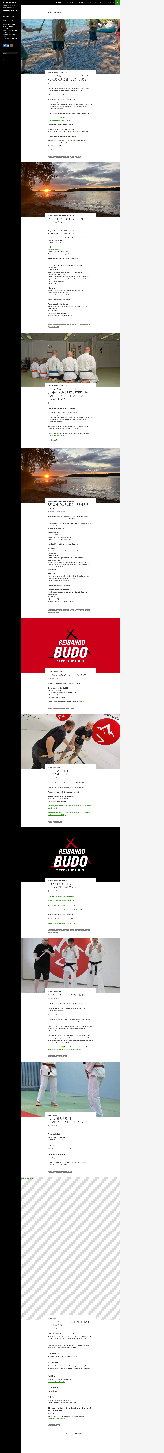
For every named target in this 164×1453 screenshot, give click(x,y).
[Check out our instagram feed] (11, 45)
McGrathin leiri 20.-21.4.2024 (61, 772)
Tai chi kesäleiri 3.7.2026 (57, 118)
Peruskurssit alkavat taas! (9, 14)
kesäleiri (66, 156)
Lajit (95, 2)
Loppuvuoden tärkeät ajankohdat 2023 (66, 885)
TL (58, 1329)
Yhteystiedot (110, 2)
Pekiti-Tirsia (66, 215)
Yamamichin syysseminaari (70, 995)
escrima (51, 156)
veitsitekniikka (53, 326)
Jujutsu (55, 72)
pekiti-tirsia (79, 324)
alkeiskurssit (56, 435)
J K (57, 678)
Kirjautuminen (6, 59)
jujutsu (59, 156)
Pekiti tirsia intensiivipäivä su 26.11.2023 (61, 900)
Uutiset (102, 2)
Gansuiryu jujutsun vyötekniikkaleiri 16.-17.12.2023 (65, 910)
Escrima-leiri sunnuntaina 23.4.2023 (70, 1323)
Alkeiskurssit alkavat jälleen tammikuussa (61, 923)
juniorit (66, 708)
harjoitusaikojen (75, 131)
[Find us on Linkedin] (7, 45)
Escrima (50, 72)
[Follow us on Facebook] (4, 45)
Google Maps (66, 254)
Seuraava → (79, 1433)
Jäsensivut (5, 66)
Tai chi (61, 72)
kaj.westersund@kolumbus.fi (57, 1418)
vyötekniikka (53, 932)
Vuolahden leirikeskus (55, 249)
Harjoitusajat (81, 2)
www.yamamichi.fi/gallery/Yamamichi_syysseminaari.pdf (66, 1049)
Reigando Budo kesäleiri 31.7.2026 (61, 120)
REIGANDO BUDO (10, 2)
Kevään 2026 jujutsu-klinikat (10, 38)
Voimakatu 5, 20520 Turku (56, 1382)
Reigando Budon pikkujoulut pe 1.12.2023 (61, 905)
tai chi (78, 156)
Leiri (60, 215)
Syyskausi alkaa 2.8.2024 (67, 675)
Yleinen (65, 72)
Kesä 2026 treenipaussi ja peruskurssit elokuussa (68, 77)
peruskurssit (52, 145)
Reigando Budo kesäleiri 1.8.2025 (68, 506)
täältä (82, 702)
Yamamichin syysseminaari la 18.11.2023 (61, 896)
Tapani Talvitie (61, 83)
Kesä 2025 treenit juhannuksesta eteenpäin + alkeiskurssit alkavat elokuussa (69, 394)
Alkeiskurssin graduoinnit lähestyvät (68, 1120)
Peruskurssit (71, 2)
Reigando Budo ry (58, 2)
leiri (72, 156)
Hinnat (89, 2)
